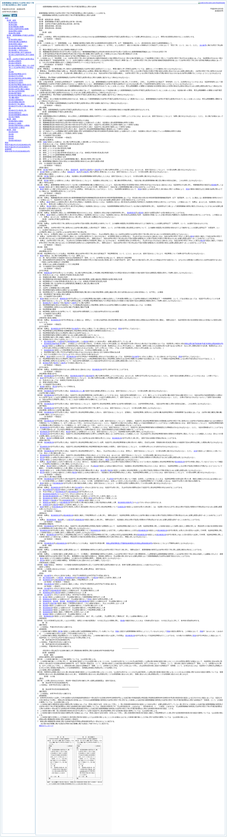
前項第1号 (46, 303)
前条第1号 (71, 172)
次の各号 (203, 45)
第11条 (45, 603)
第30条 (54, 500)
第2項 (86, 341)
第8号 (89, 170)
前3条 (42, 386)
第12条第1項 (49, 584)
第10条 (55, 601)
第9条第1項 (47, 599)
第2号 (79, 172)
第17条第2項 (48, 341)
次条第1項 (46, 505)
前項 (41, 189)
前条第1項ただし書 (77, 391)
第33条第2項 (84, 601)
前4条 (122, 620)
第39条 (41, 187)
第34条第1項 (48, 350)
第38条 (214, 185)
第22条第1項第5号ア (50, 494)
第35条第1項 (72, 341)
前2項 (68, 432)
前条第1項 (48, 273)
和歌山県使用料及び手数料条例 (129, 543)
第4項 (60, 520)
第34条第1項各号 (50, 344)
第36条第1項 (68, 500)
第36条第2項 (47, 612)
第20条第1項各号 (76, 376)
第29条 (45, 590)
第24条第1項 (73, 492)
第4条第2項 (131, 213)
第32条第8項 (47, 610)
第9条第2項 (47, 601)
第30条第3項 (56, 590)
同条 (117, 631)
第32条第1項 (95, 530)
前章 (46, 565)
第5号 (86, 172)
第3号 (56, 363)
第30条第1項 (47, 593)
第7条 (45, 170)
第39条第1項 (48, 616)
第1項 (49, 206)
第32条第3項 (51, 520)
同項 (139, 189)
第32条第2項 (47, 608)
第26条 (45, 500)
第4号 (56, 303)
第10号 (97, 170)
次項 (195, 451)
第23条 (45, 496)
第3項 (141, 213)
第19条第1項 (55, 320)
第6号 (82, 170)
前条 (45, 142)
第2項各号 (90, 376)
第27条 (53, 603)
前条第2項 (80, 520)
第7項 (71, 520)
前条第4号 (74, 170)
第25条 (62, 601)
